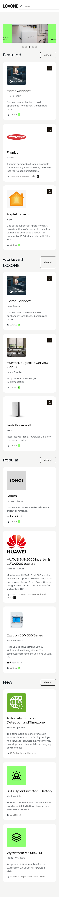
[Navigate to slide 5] (36, 47)
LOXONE (13, 114)
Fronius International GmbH (23, 176)
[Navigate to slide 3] (29, 47)
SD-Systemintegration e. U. (23, 753)
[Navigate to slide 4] (33, 47)
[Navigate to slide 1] (23, 47)
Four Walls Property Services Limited (27, 876)
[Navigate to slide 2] (26, 47)
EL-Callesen (15, 815)
